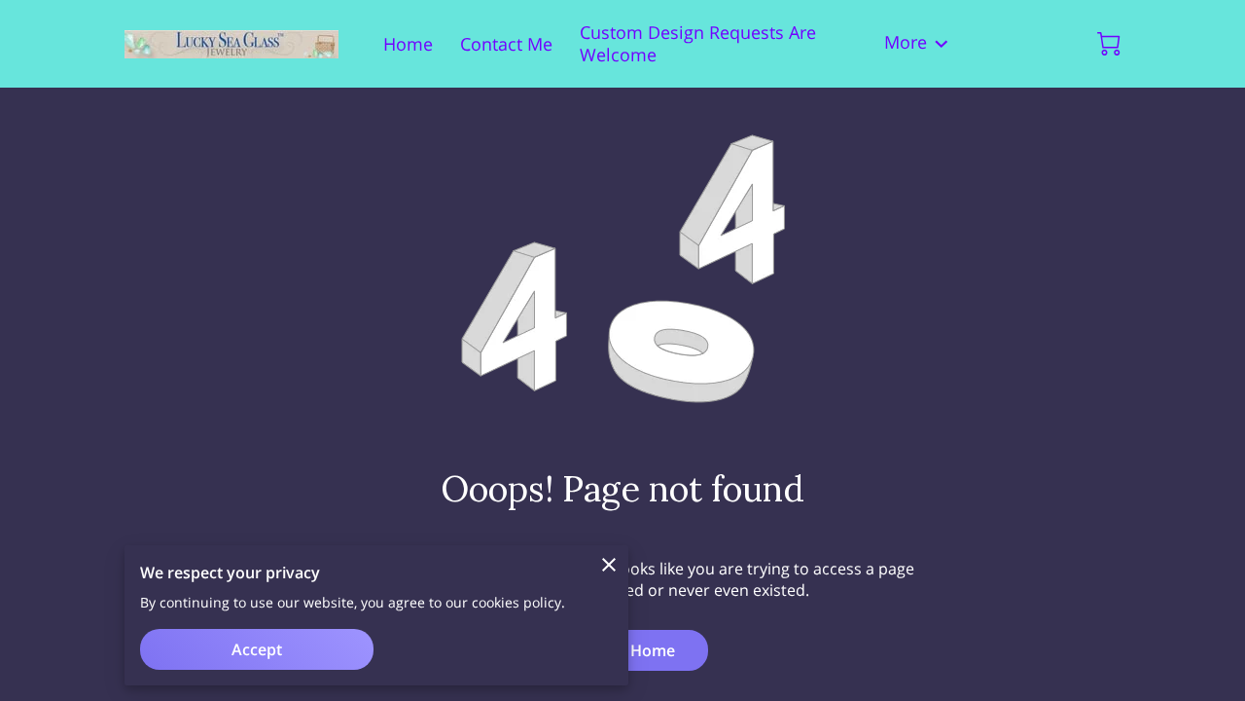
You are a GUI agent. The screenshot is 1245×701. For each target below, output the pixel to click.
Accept (256, 649)
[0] (1108, 43)
